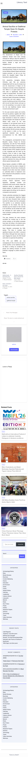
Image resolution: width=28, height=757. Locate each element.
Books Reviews (7, 575)
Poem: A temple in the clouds (7, 284)
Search (4, 553)
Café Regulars (7, 632)
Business (5, 577)
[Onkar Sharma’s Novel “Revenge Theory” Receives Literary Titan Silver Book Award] (14, 516)
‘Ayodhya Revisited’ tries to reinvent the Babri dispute (18, 276)
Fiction (5, 588)
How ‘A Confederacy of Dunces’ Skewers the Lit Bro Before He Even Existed (13, 676)
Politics (5, 607)
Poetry (4, 606)
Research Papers (7, 609)
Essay (4, 586)
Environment (6, 585)
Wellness (5, 619)
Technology (6, 613)
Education (5, 583)
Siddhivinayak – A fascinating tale (7, 275)
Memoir (5, 600)
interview (5, 592)
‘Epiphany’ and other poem (10, 633)
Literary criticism (7, 596)
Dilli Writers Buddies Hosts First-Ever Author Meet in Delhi (13, 501)
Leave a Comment (14, 36)
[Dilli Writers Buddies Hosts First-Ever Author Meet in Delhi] (14, 485)
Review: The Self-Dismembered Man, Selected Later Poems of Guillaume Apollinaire (13, 639)
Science (5, 611)
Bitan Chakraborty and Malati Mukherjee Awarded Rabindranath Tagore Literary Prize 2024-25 (13, 469)
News (5, 12)
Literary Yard (22, 2)
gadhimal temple (11, 300)
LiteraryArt (5, 598)
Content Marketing (8, 579)
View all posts (14, 349)
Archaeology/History (8, 571)
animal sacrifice (11, 297)
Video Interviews (7, 617)
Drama (5, 581)
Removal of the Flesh (18, 661)
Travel (4, 615)
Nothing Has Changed (9, 635)
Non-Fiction (6, 604)
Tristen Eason (6, 661)
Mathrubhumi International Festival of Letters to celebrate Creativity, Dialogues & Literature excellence (14, 436)
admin (8, 34)
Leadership (6, 594)
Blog (4, 573)
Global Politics (7, 590)
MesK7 (17, 755)
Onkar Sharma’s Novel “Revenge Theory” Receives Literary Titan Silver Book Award (14, 533)
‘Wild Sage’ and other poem (10, 643)
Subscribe (20, 544)
